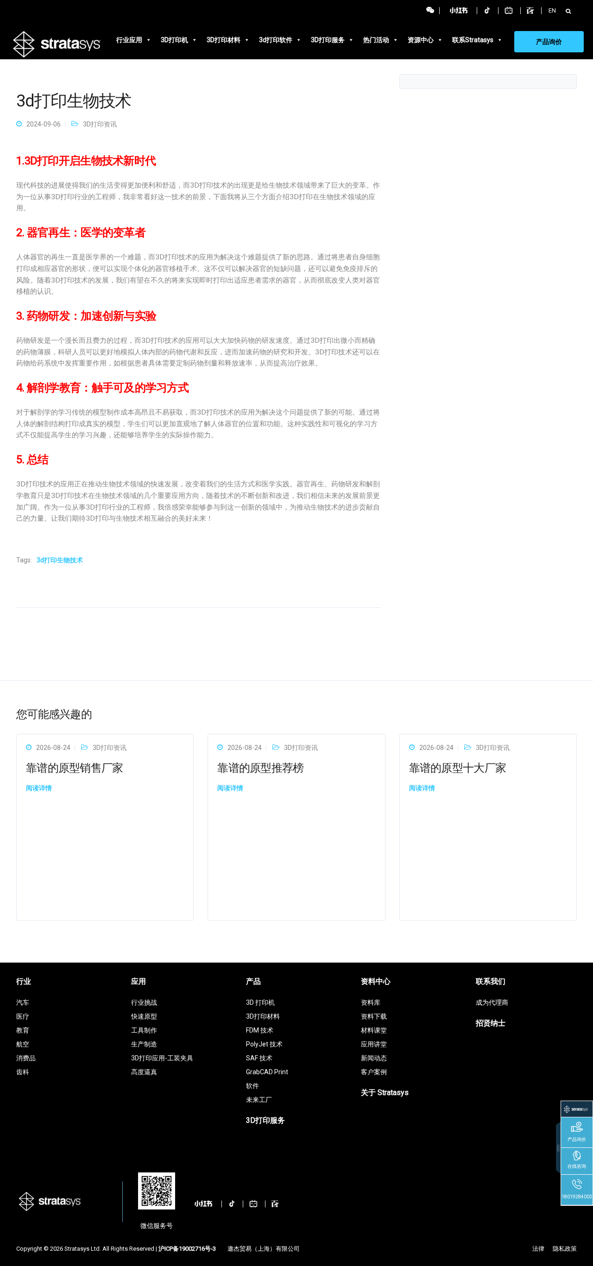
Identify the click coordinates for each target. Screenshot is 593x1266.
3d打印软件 (275, 40)
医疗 (22, 1016)
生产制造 (144, 1044)
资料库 (370, 1002)
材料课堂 (374, 1030)
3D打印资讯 (100, 124)
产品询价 (549, 41)
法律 (538, 1248)
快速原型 (144, 1016)
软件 (252, 1086)
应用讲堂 (374, 1044)
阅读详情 (39, 788)
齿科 (22, 1072)
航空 (22, 1044)
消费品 (26, 1058)
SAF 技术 (259, 1058)
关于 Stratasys (385, 1092)
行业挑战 (144, 1002)
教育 (22, 1030)
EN (552, 10)
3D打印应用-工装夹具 (162, 1058)
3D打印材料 (223, 40)
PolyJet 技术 (264, 1044)
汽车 (22, 1002)
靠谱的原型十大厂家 (457, 768)
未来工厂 (259, 1099)
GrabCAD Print (267, 1072)
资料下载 (374, 1016)
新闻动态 (374, 1058)
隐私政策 (565, 1248)
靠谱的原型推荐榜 (260, 768)
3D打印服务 (328, 40)
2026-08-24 (53, 747)
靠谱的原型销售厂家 (74, 768)
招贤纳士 (490, 1023)
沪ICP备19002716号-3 (187, 1248)
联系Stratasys (472, 40)
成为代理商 (492, 1002)
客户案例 (374, 1072)
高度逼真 (144, 1072)
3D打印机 (174, 40)
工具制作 (144, 1030)
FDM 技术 (259, 1030)
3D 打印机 (260, 1002)
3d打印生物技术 (60, 560)
